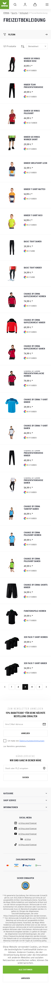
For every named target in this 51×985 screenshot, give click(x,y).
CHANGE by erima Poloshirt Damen (32, 559)
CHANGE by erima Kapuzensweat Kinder (34, 321)
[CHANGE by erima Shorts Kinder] (12, 590)
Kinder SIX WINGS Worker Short (32, 138)
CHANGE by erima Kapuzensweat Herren (35, 295)
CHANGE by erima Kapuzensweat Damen (34, 347)
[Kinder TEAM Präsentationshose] (12, 90)
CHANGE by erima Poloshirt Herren (32, 533)
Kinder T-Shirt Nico (33, 215)
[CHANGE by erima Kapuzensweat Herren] (12, 299)
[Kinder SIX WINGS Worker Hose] (12, 64)
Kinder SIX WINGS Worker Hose (32, 59)
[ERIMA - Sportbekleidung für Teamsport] (4, 7)
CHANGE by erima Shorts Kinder (36, 586)
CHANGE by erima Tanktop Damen (32, 507)
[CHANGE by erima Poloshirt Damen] (12, 564)
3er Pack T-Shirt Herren (36, 637)
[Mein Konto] (25, 4)
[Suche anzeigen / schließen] (15, 4)
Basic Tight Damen (33, 241)
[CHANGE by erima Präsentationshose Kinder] (12, 457)
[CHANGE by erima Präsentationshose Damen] (12, 485)
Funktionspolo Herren (35, 611)
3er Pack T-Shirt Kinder (35, 663)
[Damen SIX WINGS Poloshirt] (12, 116)
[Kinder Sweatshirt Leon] (12, 169)
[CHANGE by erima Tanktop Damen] (12, 512)
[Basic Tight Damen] (12, 247)
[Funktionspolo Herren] (12, 617)
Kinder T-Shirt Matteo (34, 189)
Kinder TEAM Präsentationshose (33, 85)
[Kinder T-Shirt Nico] (12, 221)
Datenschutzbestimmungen (31, 741)
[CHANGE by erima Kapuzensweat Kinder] (12, 326)
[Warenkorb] (35, 4)
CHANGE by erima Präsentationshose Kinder (33, 453)
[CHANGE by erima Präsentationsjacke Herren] (12, 378)
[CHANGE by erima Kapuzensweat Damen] (12, 352)
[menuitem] (47, 4)
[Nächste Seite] (46, 687)
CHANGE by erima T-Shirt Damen (36, 426)
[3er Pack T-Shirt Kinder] (12, 669)
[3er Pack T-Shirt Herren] (12, 643)
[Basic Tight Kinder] (12, 273)
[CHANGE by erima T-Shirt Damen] (12, 431)
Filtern (11, 34)
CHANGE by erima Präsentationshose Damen (33, 481)
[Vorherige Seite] (5, 687)
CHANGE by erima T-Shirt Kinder (36, 400)
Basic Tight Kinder (33, 267)
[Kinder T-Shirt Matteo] (12, 195)
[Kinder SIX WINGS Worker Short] (12, 143)
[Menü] (47, 4)
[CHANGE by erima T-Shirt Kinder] (12, 405)
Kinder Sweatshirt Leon (35, 163)
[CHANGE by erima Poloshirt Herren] (12, 538)
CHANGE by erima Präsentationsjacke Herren (34, 374)
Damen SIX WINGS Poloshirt (32, 111)
